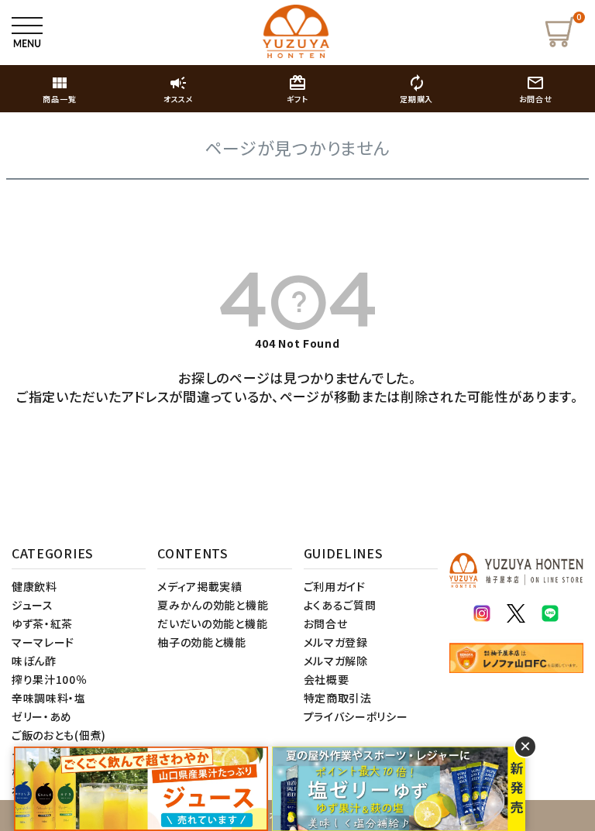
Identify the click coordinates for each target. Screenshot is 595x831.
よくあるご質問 (340, 605)
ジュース (32, 605)
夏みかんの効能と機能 (212, 605)
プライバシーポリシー (356, 716)
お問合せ (326, 623)
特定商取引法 (338, 698)
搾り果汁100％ (50, 679)
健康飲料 (34, 586)
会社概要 (326, 679)
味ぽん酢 (34, 660)
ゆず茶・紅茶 (42, 623)
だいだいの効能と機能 (212, 623)
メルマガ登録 (336, 642)
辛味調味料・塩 (49, 698)
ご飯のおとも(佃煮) (59, 735)
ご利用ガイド (335, 586)
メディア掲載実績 (199, 586)
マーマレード (43, 642)
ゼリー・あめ (42, 716)
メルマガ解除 (336, 660)
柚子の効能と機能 (201, 642)
